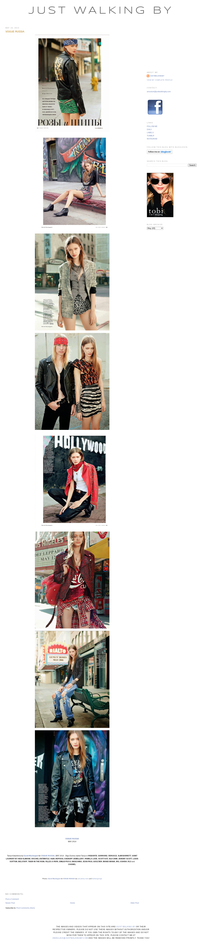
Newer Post (10, 903)
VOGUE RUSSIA (14, 31)
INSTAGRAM (152, 139)
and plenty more (83, 878)
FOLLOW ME (152, 126)
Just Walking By (101, 11)
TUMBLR (150, 136)
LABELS (150, 133)
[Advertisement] (172, 45)
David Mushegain (31, 856)
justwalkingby (157, 76)
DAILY (149, 129)
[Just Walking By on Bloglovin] (159, 153)
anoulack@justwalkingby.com (159, 92)
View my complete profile (160, 80)
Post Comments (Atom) (25, 908)
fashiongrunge (97, 878)
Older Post (134, 903)
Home (72, 903)
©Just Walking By (125, 927)
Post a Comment (12, 899)
